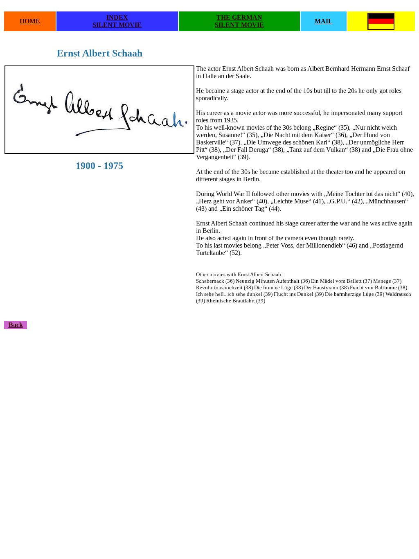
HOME (30, 21)
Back (16, 324)
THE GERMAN (239, 17)
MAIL (324, 21)
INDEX (117, 17)
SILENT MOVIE (117, 24)
